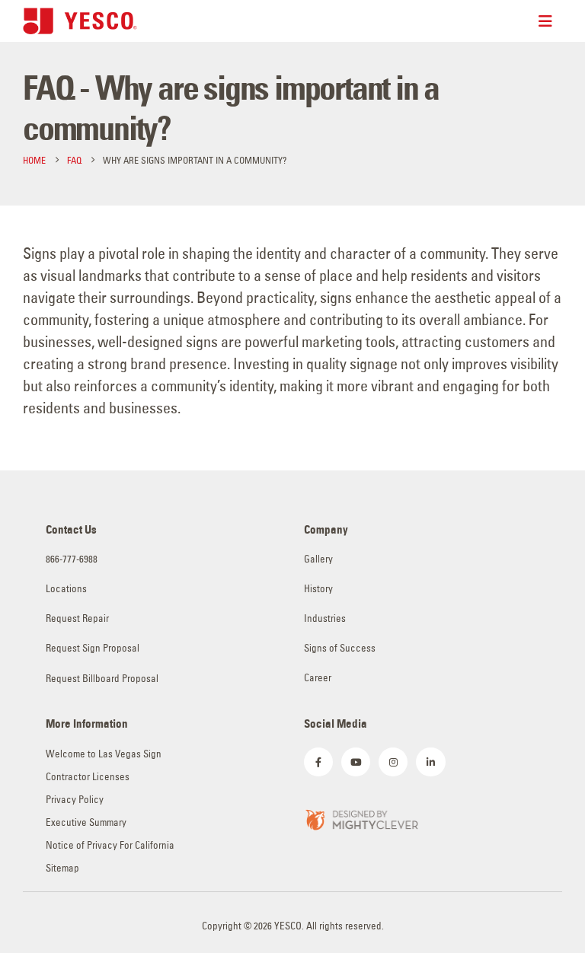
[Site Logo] (80, 21)
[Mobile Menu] (550, 21)
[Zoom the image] (361, 818)
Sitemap (62, 868)
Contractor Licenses (87, 776)
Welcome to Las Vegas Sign (103, 753)
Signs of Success (340, 648)
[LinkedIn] (430, 761)
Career (317, 677)
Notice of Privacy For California (110, 845)
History (318, 588)
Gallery (318, 559)
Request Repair (77, 618)
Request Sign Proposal (92, 648)
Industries (325, 618)
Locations (66, 588)
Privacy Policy (75, 799)
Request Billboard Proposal (102, 678)
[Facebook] (318, 761)
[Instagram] (393, 761)
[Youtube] (355, 761)
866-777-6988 (72, 559)
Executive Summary (86, 822)
